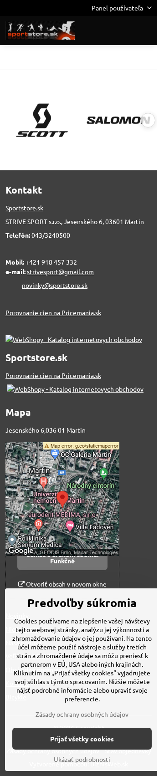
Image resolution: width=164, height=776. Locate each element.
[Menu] (146, 30)
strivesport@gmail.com (60, 271)
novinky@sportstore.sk (54, 285)
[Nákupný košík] (124, 30)
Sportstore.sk (24, 208)
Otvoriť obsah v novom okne (66, 584)
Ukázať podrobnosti (82, 759)
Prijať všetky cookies (82, 739)
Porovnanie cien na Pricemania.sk (53, 312)
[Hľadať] (102, 30)
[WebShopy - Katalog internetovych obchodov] (73, 339)
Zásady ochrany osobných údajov (82, 714)
